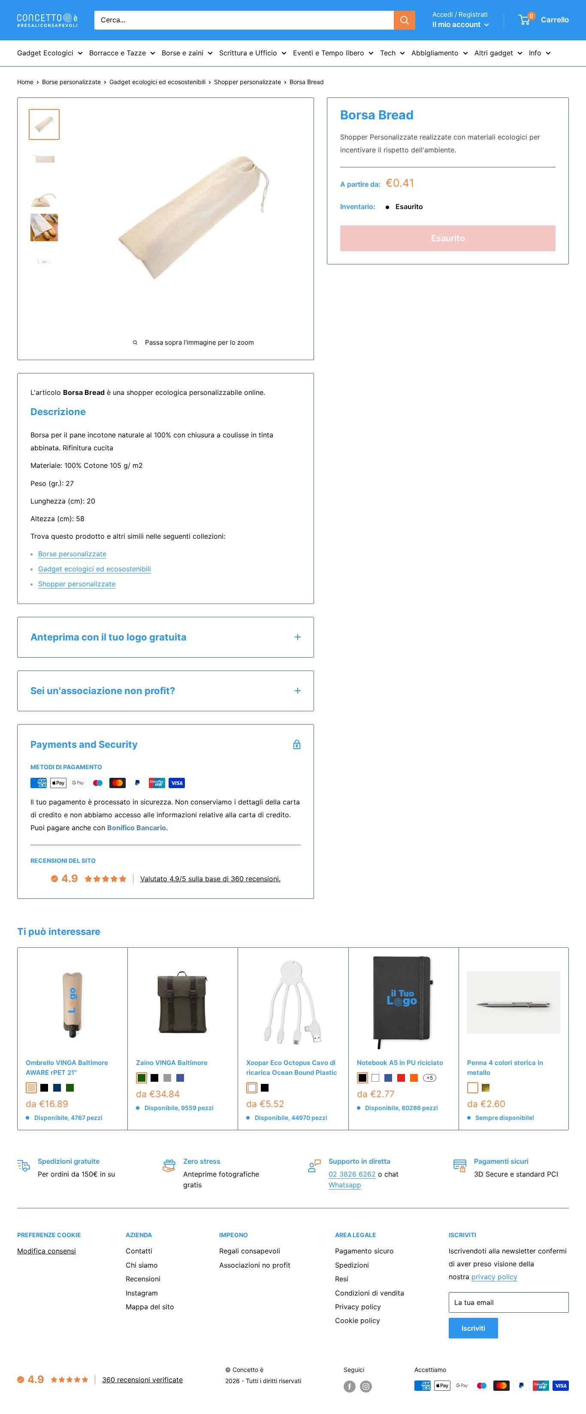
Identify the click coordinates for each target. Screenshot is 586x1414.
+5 (429, 1077)
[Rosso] (401, 1078)
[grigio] (167, 1078)
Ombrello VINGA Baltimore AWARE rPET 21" (67, 1068)
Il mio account (457, 24)
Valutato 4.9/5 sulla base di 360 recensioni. (210, 878)
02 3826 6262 (352, 1174)
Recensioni (143, 1278)
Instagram (142, 1293)
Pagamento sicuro (364, 1251)
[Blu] (388, 1078)
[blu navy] (57, 1088)
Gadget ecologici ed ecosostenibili (157, 81)
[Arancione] (414, 1078)
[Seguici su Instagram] (366, 1387)
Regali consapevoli (249, 1251)
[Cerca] (404, 20)
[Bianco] (252, 1088)
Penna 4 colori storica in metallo (505, 1068)
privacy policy (494, 1276)
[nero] (44, 1088)
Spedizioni (352, 1265)
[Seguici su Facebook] (350, 1387)
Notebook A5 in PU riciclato (400, 1063)
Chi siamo (142, 1265)
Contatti (139, 1251)
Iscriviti (473, 1328)
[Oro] (485, 1088)
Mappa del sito (150, 1306)
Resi (341, 1278)
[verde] (70, 1088)
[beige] (31, 1088)
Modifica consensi (46, 1251)
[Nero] (265, 1088)
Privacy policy (358, 1306)
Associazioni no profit (254, 1265)
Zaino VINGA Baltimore (172, 1063)
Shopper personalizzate (247, 81)
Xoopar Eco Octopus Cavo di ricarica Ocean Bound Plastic (291, 1068)
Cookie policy (357, 1320)
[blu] (180, 1078)
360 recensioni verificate (142, 1379)
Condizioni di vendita (369, 1293)
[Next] (569, 1038)
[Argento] (473, 1088)
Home (25, 81)
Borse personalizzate (71, 81)
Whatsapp (345, 1184)
